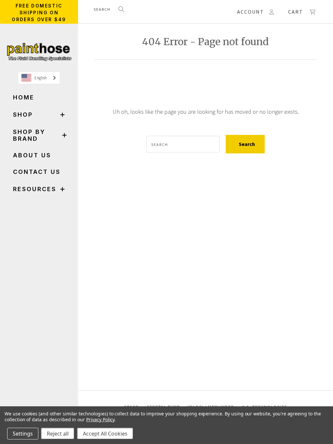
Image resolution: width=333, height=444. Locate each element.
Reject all (58, 433)
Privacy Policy (100, 419)
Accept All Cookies (105, 433)
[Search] (121, 9)
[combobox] (39, 78)
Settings (23, 433)
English (40, 78)
